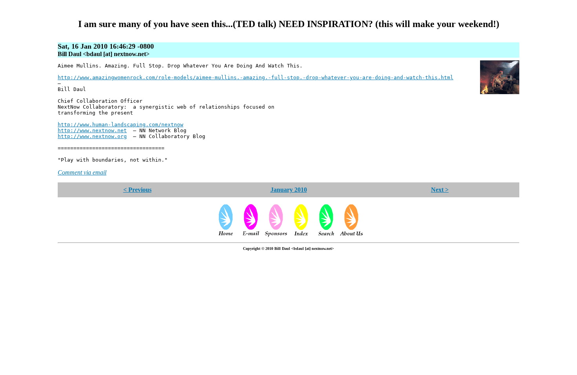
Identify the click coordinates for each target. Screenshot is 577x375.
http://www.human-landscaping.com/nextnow (120, 124)
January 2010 (288, 189)
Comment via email (82, 172)
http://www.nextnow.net (92, 130)
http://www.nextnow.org (92, 136)
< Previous (137, 189)
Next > (440, 189)
